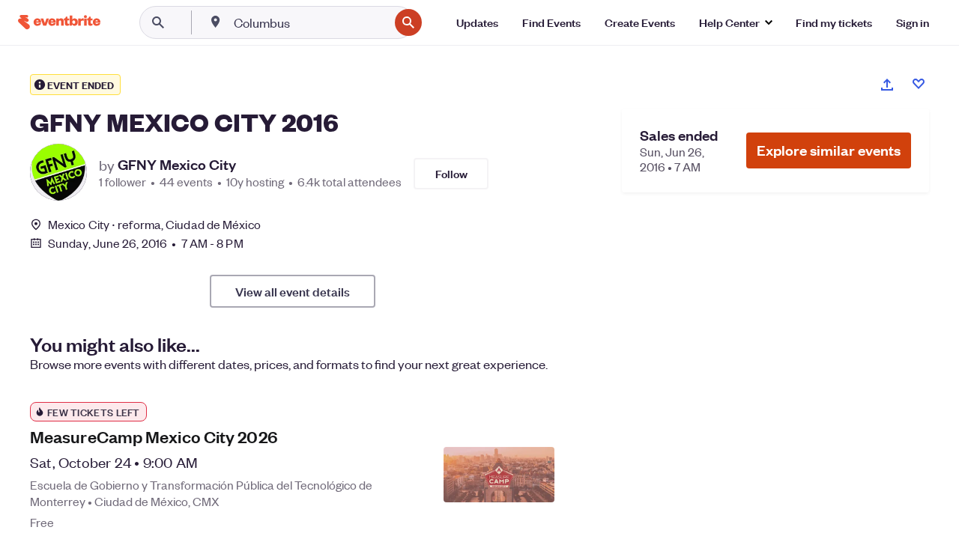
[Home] (59, 22)
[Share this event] (887, 85)
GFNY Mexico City (177, 164)
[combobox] (310, 22)
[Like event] (918, 83)
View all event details (292, 291)
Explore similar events (829, 150)
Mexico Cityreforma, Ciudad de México (154, 224)
